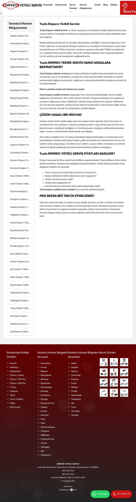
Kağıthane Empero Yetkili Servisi (21, 215)
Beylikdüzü (45, 395)
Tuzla (73, 407)
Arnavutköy (45, 363)
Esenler (44, 411)
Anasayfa (48, 5)
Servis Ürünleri (73, 6)
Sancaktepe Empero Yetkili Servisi (21, 254)
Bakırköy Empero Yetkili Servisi (21, 82)
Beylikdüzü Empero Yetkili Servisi (21, 121)
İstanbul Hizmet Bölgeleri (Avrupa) (52, 354)
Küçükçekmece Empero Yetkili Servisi (21, 230)
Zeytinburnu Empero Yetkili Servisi (21, 331)
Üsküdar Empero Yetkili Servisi (21, 324)
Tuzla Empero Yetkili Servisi (21, 308)
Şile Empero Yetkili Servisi (21, 269)
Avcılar (44, 367)
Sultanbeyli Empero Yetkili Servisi (21, 293)
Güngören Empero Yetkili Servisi (21, 199)
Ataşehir (74, 367)
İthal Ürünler (15, 407)
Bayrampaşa (46, 387)
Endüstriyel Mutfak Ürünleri (18, 354)
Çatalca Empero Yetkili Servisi (21, 145)
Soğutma (14, 391)
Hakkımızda (61, 5)
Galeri (98, 5)
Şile (72, 403)
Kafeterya (14, 367)
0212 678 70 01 (68, 471)
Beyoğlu (44, 399)
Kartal (73, 383)
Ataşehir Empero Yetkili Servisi (21, 51)
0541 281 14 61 (68, 474)
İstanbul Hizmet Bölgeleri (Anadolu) (83, 354)
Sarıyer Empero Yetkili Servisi (21, 261)
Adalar (74, 363)
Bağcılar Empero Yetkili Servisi (21, 67)
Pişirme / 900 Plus (18, 383)
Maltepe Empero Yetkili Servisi (21, 238)
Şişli (42, 451)
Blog (105, 5)
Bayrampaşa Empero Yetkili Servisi (21, 98)
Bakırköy (44, 379)
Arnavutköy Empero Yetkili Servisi (21, 43)
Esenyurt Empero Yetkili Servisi (21, 168)
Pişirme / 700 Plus (18, 379)
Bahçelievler (46, 375)
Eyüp (43, 419)
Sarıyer (44, 443)
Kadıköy (74, 379)
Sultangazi (45, 447)
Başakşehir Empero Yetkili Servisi (21, 90)
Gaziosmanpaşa (48, 427)
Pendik (74, 391)
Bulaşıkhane (15, 371)
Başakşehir (45, 383)
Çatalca (44, 407)
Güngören (45, 431)
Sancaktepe (76, 395)
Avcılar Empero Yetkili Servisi (21, 59)
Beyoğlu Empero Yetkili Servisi (21, 129)
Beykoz (74, 371)
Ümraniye (75, 411)
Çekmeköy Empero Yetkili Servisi (21, 152)
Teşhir (12, 395)
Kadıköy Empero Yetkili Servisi (21, 207)
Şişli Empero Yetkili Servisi (21, 285)
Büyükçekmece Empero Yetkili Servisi (21, 137)
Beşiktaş (44, 391)
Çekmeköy (76, 375)
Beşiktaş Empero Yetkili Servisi (21, 106)
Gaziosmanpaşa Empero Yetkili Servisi (21, 191)
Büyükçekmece (47, 403)
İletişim (113, 5)
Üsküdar (75, 415)
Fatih (43, 423)
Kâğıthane (45, 435)
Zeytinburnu (46, 455)
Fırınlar (13, 387)
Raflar (12, 403)
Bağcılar (44, 371)
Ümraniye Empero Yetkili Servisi (21, 316)
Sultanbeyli (76, 399)
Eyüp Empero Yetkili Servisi (21, 176)
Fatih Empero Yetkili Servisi (21, 184)
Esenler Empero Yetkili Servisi (21, 160)
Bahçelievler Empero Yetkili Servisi (21, 75)
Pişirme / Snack (17, 375)
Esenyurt (44, 415)
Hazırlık (13, 363)
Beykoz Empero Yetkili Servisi (21, 114)
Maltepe (74, 387)
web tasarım (68, 486)
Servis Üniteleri (16, 399)
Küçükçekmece (47, 439)
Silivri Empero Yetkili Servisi (21, 277)
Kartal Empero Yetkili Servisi (21, 223)
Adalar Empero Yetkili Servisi (21, 36)
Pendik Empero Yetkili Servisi (21, 246)
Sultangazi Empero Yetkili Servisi (21, 300)
